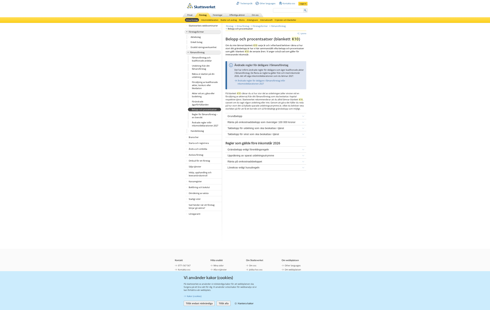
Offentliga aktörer (237, 15)
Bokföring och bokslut (199, 187)
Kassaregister (195, 181)
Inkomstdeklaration (209, 20)
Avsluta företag (196, 154)
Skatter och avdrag (228, 20)
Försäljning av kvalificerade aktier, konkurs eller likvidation (205, 85)
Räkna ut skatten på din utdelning (203, 75)
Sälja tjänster (195, 166)
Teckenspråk (246, 3)
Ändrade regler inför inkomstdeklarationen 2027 (205, 124)
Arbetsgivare (252, 20)
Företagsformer (196, 31)
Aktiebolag (196, 37)
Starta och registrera (199, 143)
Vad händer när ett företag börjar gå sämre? (202, 206)
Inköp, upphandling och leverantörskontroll (200, 174)
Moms (242, 20)
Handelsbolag (197, 131)
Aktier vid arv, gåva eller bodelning (203, 95)
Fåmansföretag (197, 52)
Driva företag (192, 20)
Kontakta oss (289, 3)
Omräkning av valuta (199, 193)
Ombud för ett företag (199, 160)
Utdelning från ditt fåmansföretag (201, 67)
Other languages (267, 3)
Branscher (194, 137)
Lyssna (303, 33)
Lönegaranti (194, 214)
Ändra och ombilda (198, 149)
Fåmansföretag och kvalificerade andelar (202, 59)
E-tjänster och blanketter (285, 20)
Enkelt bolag (196, 42)
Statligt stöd (194, 199)
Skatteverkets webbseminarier (203, 25)
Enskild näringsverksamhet (204, 47)
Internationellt (266, 20)
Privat (189, 15)
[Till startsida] (201, 7)
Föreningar (217, 15)
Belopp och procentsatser (204, 109)
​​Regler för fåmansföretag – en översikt (205, 116)
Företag (203, 15)
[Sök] (305, 10)
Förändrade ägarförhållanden (200, 103)
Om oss (255, 15)
